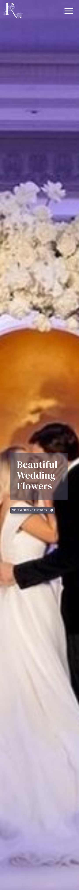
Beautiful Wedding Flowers (37, 475)
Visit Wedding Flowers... (30, 510)
